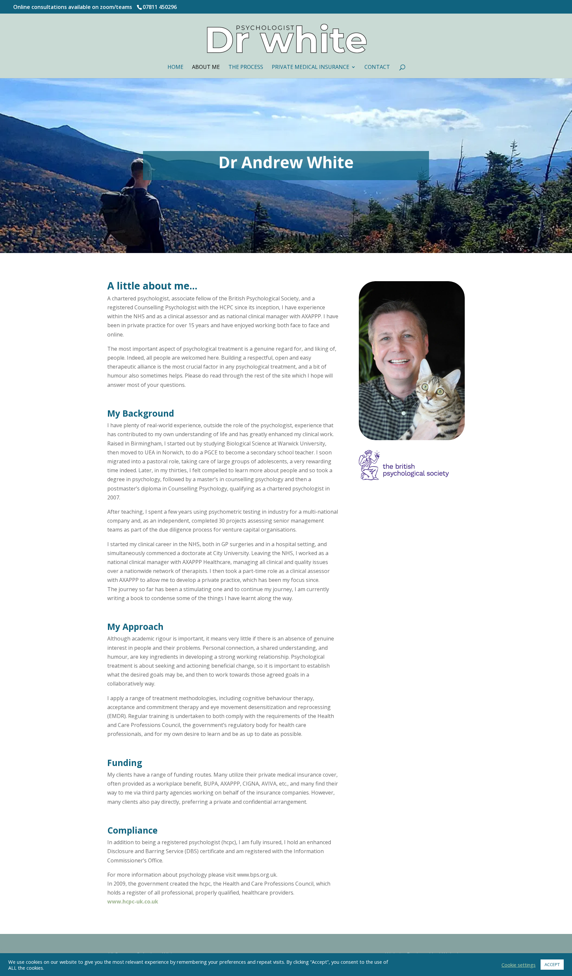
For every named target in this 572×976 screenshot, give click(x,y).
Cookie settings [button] (518, 965)
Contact (377, 68)
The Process (245, 68)
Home (175, 68)
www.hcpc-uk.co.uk (132, 901)
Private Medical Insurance (310, 68)
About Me (206, 68)
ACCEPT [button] (552, 964)
